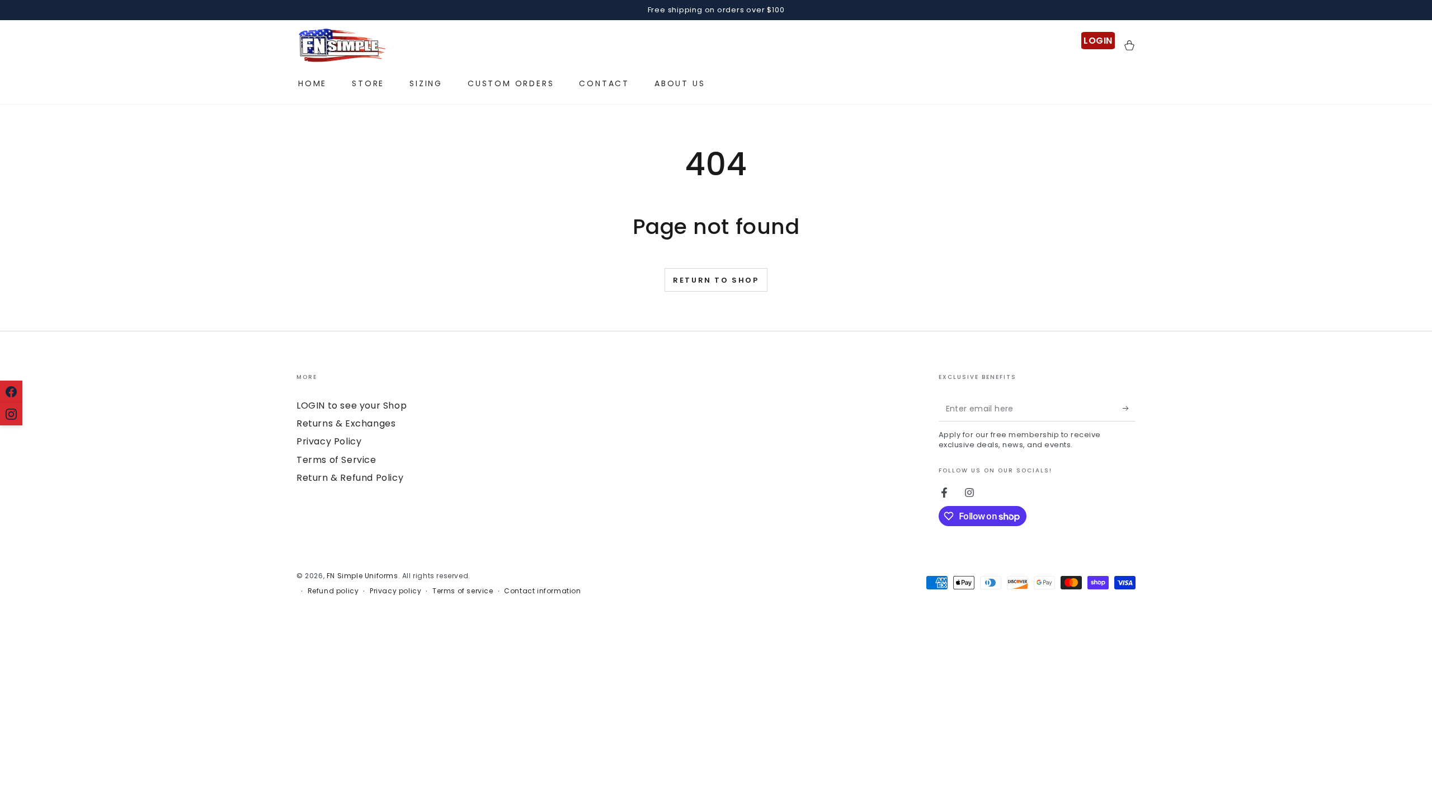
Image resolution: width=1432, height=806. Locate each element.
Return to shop (716, 280)
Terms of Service (336, 459)
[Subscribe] (1129, 408)
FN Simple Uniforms (362, 575)
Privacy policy (395, 591)
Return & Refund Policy (349, 477)
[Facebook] (11, 392)
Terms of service (462, 591)
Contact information (542, 591)
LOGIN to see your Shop (351, 405)
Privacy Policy (328, 441)
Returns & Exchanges (345, 423)
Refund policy (333, 591)
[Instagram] (11, 414)
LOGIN (1098, 40)
